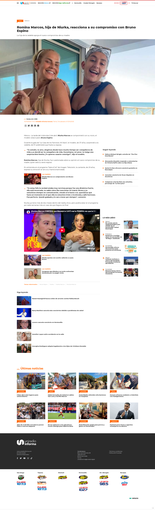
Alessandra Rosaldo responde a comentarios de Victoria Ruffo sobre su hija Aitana (121, 162)
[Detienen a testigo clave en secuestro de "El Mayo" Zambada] (131, 237)
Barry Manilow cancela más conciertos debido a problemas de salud (57, 310)
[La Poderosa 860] (41, 483)
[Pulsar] (21, 483)
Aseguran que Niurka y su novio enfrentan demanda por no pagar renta (58, 272)
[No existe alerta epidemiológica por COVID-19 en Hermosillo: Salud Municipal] (131, 225)
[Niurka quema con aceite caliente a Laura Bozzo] (32, 260)
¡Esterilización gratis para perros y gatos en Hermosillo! (91, 425)
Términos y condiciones (115, 451)
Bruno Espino (44, 284)
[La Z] (83, 489)
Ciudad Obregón (89, 3)
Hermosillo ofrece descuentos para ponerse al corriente (113, 248)
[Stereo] (83, 477)
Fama (55, 121)
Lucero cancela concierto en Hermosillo (47, 322)
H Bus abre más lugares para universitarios (27, 395)
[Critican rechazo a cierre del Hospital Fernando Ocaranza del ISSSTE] (131, 261)
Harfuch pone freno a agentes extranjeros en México (121, 425)
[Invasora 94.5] (41, 477)
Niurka (52, 284)
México (26, 20)
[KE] (124, 477)
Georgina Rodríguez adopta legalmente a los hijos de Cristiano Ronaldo (59, 346)
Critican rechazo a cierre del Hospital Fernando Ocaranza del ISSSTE (112, 261)
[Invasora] (21, 477)
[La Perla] (124, 483)
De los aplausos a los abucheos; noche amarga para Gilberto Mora (60, 425)
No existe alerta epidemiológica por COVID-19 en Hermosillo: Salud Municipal (112, 226)
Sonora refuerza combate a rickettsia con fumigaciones (124, 395)
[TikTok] (31, 458)
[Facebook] (31, 125)
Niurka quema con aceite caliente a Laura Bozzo (57, 258)
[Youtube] (24, 458)
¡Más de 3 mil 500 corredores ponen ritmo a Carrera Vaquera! (30, 425)
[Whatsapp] (25, 125)
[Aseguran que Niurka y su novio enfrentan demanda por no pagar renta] (32, 273)
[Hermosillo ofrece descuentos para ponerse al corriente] (131, 249)
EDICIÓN (43, 3)
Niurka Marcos (60, 284)
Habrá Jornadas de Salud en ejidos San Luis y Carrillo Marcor (61, 395)
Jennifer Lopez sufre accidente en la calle (48, 334)
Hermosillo (78, 3)
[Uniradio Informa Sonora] (28, 3)
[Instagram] (28, 458)
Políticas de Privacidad (115, 453)
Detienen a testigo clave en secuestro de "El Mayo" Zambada (113, 237)
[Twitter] (28, 125)
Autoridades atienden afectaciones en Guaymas (92, 395)
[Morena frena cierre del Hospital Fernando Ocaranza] (131, 272)
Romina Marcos (71, 284)
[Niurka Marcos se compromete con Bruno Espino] (32, 178)
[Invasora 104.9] (62, 477)
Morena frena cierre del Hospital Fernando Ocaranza (113, 272)
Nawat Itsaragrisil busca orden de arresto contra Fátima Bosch (55, 298)
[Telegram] (38, 125)
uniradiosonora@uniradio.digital (86, 459)
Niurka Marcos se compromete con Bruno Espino (57, 177)
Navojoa (99, 3)
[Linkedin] (35, 125)
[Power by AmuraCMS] (133, 498)
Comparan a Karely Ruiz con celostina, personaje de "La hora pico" (118, 182)
